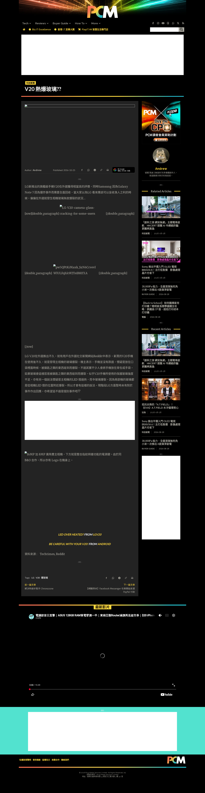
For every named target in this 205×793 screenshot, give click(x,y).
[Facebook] (152, 23)
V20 (38, 577)
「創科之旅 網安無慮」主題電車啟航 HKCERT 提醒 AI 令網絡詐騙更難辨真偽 (161, 225)
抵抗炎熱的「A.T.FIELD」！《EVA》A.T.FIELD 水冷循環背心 (160, 406)
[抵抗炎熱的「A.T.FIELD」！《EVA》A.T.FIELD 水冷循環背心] (161, 389)
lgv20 (97, 534)
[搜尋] (181, 29)
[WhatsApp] (88, 170)
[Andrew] (161, 155)
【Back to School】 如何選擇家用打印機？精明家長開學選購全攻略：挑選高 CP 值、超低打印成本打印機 (160, 307)
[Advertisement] (102, 54)
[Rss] (183, 23)
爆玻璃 (44, 577)
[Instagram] (158, 23)
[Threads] (168, 23)
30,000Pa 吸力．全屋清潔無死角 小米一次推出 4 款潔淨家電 (161, 288)
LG (33, 577)
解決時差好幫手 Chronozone (39, 588)
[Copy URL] (101, 170)
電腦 (144, 317)
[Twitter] (178, 23)
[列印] (107, 170)
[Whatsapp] (173, 23)
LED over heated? (71, 534)
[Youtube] (163, 23)
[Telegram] (94, 170)
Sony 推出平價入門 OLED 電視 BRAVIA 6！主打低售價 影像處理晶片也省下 (161, 269)
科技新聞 (30, 83)
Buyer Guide (148, 294)
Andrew (37, 170)
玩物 (144, 412)
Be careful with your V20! (68, 544)
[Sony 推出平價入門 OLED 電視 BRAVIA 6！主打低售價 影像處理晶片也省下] (161, 252)
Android (104, 544)
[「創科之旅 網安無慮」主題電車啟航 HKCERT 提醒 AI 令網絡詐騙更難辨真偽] (161, 207)
